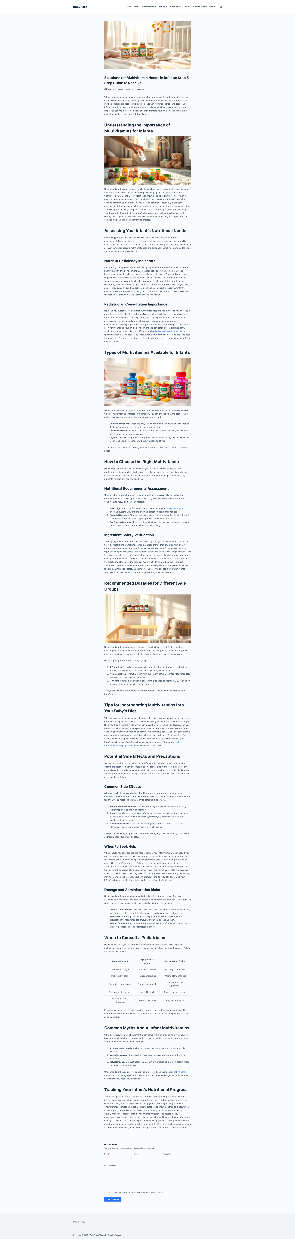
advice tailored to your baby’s (170, 331)
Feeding (136, 7)
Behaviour (163, 7)
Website (166, 1154)
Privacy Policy (79, 1222)
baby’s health (180, 1072)
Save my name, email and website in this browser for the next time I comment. (135, 1192)
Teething (212, 7)
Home (129, 7)
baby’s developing (175, 508)
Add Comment (110, 1165)
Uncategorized (138, 89)
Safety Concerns (149, 7)
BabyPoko (80, 7)
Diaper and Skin (176, 7)
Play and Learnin (200, 7)
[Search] (221, 7)
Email (137, 1154)
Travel (187, 7)
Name (107, 1154)
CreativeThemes (114, 1235)
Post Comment (113, 1199)
